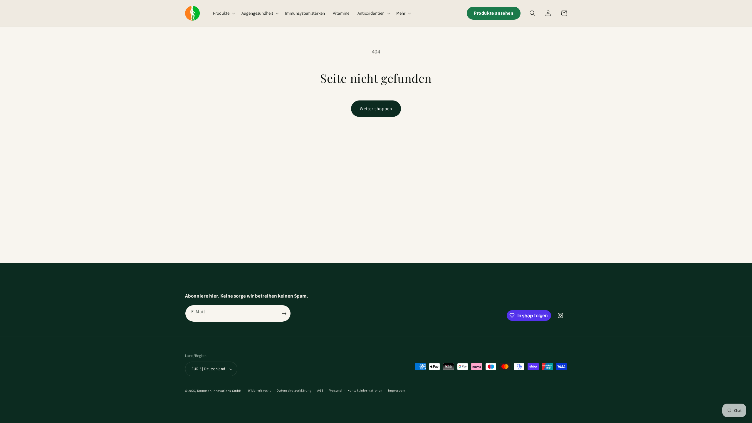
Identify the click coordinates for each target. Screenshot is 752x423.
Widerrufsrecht (259, 390)
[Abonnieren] (284, 313)
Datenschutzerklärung (294, 390)
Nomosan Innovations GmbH (219, 391)
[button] (223, 13)
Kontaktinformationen (365, 390)
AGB (320, 390)
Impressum (396, 390)
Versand (335, 390)
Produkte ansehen (493, 13)
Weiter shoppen (376, 108)
